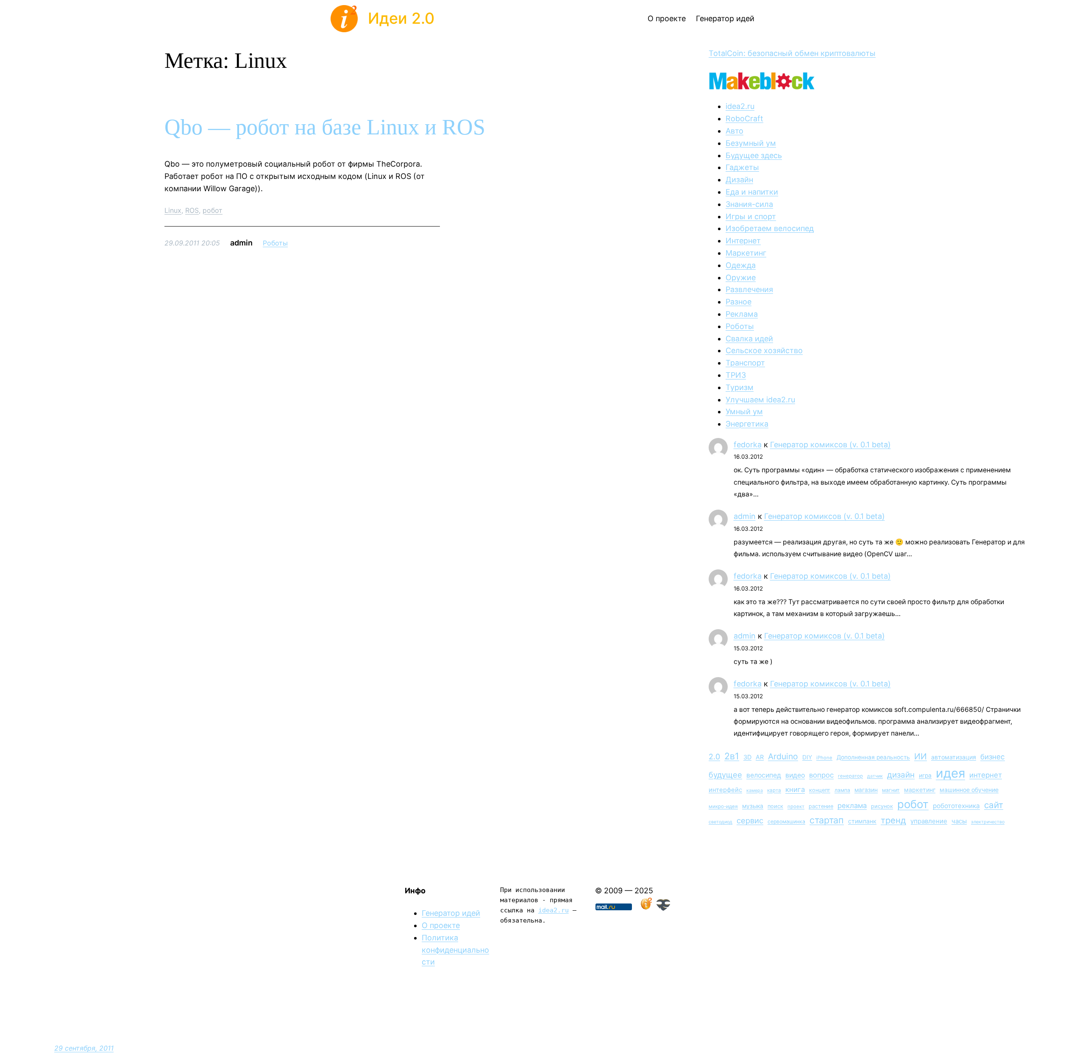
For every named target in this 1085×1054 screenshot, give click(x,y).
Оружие (741, 277)
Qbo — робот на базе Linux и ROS (324, 127)
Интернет (743, 240)
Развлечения (749, 289)
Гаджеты (742, 167)
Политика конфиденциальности (455, 950)
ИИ (920, 756)
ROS (192, 210)
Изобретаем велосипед (770, 228)
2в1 (731, 755)
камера (754, 790)
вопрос (821, 775)
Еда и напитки (752, 191)
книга (795, 789)
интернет (985, 775)
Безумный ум (751, 143)
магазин (866, 789)
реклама (852, 805)
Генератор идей (451, 913)
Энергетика (747, 423)
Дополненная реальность (873, 757)
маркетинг (919, 789)
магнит (891, 790)
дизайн (901, 775)
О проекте (441, 925)
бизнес (992, 757)
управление (928, 821)
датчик (875, 776)
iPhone (824, 758)
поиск (775, 806)
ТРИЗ (736, 375)
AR (760, 757)
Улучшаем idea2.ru (760, 399)
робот (213, 210)
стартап (827, 819)
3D (747, 757)
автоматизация (953, 757)
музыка (752, 806)
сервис (750, 820)
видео (795, 775)
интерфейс (725, 790)
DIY (807, 757)
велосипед (763, 775)
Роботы (275, 243)
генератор (850, 776)
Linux (172, 210)
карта (774, 790)
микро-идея (723, 806)
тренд (893, 820)
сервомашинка (786, 821)
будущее (725, 774)
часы (959, 821)
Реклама (742, 314)
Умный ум (744, 411)
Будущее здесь (754, 155)
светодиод (720, 822)
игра (925, 775)
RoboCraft (744, 118)
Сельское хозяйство (764, 350)
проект (795, 806)
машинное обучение (969, 789)
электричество (987, 822)
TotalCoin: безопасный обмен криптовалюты (792, 53)
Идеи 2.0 (401, 18)
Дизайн (739, 179)
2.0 (714, 756)
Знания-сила (749, 204)
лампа (842, 790)
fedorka (748, 444)
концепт (819, 790)
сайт (993, 805)
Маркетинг (746, 252)
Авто (734, 130)
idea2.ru (740, 106)
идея (950, 773)
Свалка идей (749, 338)
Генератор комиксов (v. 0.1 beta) (830, 444)
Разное (738, 301)
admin (745, 516)
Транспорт (745, 362)
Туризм (740, 387)
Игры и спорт (751, 216)
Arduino (783, 756)
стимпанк (862, 821)
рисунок (882, 806)
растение (821, 806)
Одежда (741, 265)
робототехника (956, 806)
